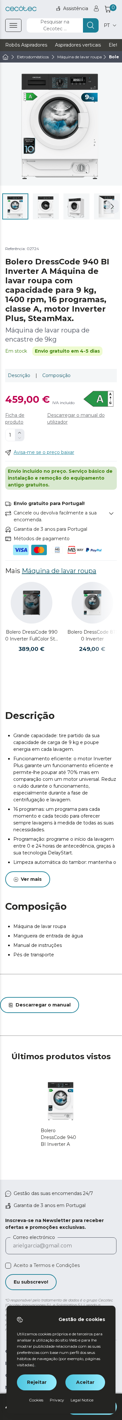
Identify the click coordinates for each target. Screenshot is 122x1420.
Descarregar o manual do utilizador (76, 418)
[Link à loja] (21, 8)
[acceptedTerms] (8, 1266)
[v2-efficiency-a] (98, 399)
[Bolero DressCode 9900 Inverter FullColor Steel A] (31, 603)
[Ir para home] (5, 57)
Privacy (57, 1400)
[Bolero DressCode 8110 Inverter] (92, 603)
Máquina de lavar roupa (59, 571)
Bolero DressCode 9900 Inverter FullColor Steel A (31, 635)
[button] (112, 206)
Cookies (36, 1400)
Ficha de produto (14, 418)
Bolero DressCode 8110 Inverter (92, 635)
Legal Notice (82, 1400)
